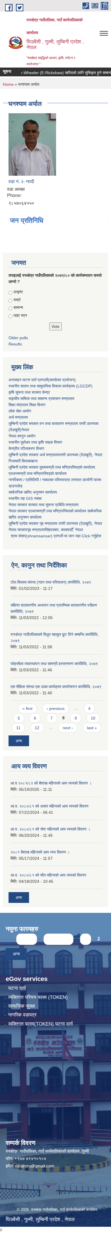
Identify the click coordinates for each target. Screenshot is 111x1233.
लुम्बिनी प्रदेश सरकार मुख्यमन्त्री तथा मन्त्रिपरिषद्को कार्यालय (52, 467)
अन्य (19, 741)
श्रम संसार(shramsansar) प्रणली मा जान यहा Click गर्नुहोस (55, 536)
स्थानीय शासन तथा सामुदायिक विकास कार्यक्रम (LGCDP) (50, 386)
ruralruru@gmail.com (34, 1165)
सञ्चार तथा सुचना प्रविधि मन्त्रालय (53, 504)
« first (27, 708)
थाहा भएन (20, 315)
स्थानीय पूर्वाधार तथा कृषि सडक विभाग (35, 442)
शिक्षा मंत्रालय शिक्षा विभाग (27, 404)
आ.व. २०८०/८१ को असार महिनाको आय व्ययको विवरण (50, 806)
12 (37, 727)
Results (15, 344)
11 (18, 727)
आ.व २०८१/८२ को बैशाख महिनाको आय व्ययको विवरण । (51, 783)
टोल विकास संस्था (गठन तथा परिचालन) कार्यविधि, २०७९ (51, 582)
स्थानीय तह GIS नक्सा (25, 498)
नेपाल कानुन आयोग (22, 436)
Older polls (18, 337)
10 (93, 718)
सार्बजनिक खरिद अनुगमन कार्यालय (33, 492)
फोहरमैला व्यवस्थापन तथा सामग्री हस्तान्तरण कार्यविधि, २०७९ (54, 663)
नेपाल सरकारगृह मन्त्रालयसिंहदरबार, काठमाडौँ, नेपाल (46, 529)
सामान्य (18, 307)
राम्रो (16, 299)
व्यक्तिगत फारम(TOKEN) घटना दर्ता (40, 1024)
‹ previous (56, 708)
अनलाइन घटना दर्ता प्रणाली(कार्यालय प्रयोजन (41, 380)
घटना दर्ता (17, 988)
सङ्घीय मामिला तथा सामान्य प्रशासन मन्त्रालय (41, 398)
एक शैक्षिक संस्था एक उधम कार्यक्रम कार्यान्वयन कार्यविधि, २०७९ (56, 686)
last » (92, 727)
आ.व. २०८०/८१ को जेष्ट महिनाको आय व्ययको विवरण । (50, 829)
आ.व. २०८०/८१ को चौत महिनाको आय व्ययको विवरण (48, 875)
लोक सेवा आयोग (20, 411)
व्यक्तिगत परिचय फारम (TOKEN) (38, 997)
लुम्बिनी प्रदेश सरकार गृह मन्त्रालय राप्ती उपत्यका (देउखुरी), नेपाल (55, 523)
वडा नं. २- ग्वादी (21, 181)
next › (68, 727)
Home (8, 84)
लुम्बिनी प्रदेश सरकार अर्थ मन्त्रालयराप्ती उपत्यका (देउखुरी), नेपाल (55, 454)
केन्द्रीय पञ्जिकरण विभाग (26, 448)
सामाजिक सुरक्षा (21, 1006)
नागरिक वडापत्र (22, 1015)
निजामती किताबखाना (23, 461)
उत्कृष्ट (18, 292)
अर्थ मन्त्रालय (18, 417)
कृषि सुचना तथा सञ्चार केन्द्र (29, 392)
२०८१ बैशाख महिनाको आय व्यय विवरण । (40, 852)
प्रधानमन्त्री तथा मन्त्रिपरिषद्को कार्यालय (38, 473)
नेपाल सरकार (18, 504)
